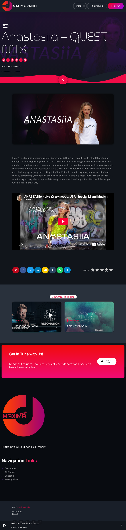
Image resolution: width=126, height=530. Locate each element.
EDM (5, 26)
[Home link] (19, 6)
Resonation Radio (26, 326)
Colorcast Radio (77, 326)
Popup (115, 6)
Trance (19, 320)
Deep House (73, 320)
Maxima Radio (23, 507)
